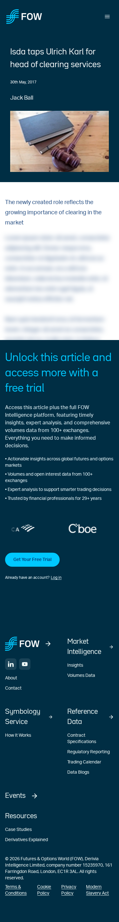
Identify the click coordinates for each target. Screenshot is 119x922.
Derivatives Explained (26, 840)
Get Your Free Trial (32, 559)
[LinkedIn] (11, 664)
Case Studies (18, 829)
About (11, 678)
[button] (59, 567)
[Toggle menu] (107, 16)
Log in (56, 577)
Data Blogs (78, 772)
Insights (75, 665)
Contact (13, 688)
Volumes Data (81, 675)
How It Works (18, 735)
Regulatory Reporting (88, 752)
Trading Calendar (84, 762)
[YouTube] (24, 664)
